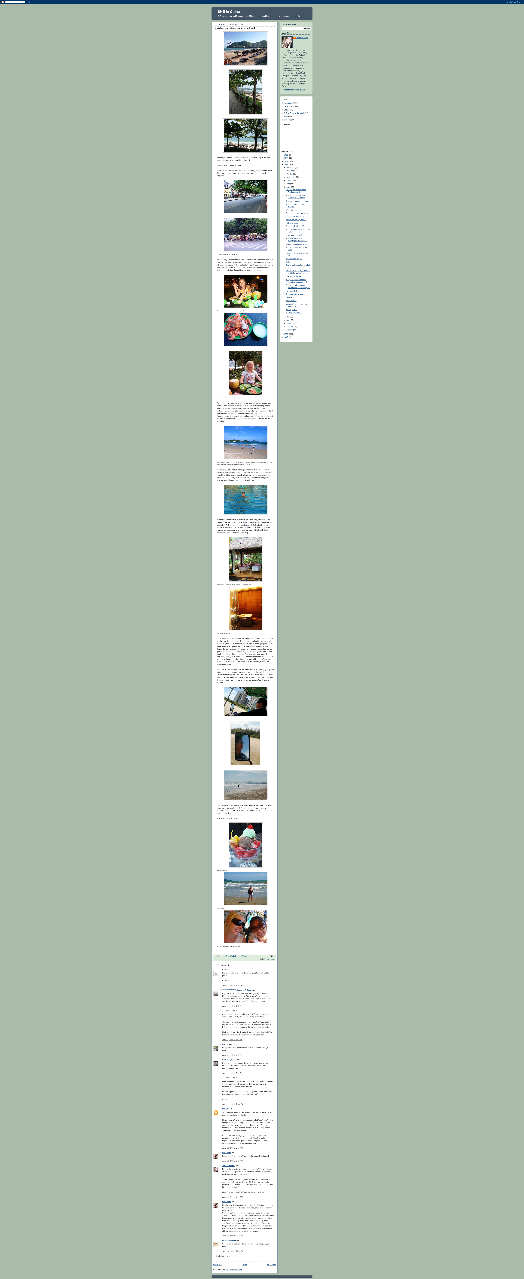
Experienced (289, 103)
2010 (286, 161)
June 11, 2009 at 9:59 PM (232, 1073)
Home (245, 1265)
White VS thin (291, 210)
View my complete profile (294, 90)
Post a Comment (223, 1256)
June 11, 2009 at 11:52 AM (232, 985)
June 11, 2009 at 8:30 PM (232, 1055)
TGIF (288, 262)
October (289, 174)
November (290, 171)
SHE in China (229, 12)
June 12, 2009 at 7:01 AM (232, 1197)
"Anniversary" (291, 297)
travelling (270, 959)
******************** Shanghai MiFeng (236, 990)
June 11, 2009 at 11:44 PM (232, 1104)
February (290, 327)
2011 (286, 158)
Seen (286, 116)
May (288, 317)
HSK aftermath (292, 223)
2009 (286, 165)
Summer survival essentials (297, 213)
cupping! (248, 525)
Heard (286, 110)
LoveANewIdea (228, 1240)
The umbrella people (294, 259)
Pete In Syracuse (229, 1060)
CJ (223, 970)
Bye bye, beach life (293, 276)
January (289, 330)
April (288, 320)
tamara (225, 1109)
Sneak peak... (291, 310)
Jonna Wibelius (228, 1166)
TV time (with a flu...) (294, 313)
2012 (286, 155)
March (289, 323)
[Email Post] (271, 956)
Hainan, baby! (291, 291)
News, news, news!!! (294, 235)
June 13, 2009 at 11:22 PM (232, 1251)
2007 (286, 337)
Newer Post (217, 1265)
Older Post (271, 1265)
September (291, 177)
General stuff (289, 106)
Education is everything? (295, 216)
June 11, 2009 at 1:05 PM (232, 1006)
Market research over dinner (297, 244)
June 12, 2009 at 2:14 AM (232, 1148)
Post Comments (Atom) (233, 1270)
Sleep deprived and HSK (295, 226)
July (288, 184)
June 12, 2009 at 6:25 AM (232, 1161)
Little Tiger (226, 1153)
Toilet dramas (291, 301)
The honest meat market (295, 294)
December (290, 168)
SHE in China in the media (294, 113)
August (289, 180)
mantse (225, 1044)
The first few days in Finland (297, 201)
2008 (286, 334)
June (288, 187)
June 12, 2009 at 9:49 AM (232, 1236)
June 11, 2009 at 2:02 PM (232, 1040)
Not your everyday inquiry (296, 220)
